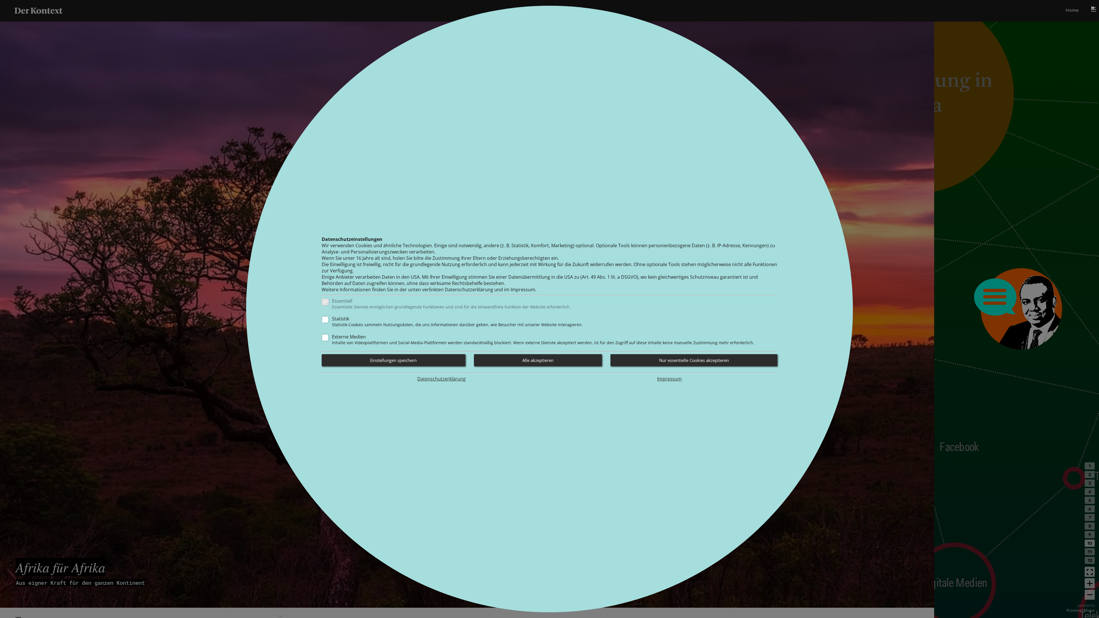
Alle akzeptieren (538, 360)
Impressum (669, 379)
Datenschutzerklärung (441, 379)
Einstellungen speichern (393, 360)
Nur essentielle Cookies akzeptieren (694, 360)
